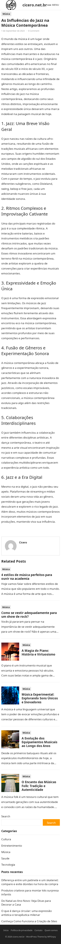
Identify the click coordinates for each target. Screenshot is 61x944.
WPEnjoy (51, 936)
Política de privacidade (21, 930)
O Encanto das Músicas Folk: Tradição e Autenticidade (39, 786)
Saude (5, 858)
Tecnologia (8, 864)
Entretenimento (11, 845)
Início (6, 930)
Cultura (6, 839)
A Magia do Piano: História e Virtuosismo (38, 652)
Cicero (23, 542)
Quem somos (51, 930)
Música (6, 13)
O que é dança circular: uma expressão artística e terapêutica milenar (26, 913)
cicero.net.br (34, 5)
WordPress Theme (35, 936)
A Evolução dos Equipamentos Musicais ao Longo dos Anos (39, 742)
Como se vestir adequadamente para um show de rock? (29, 615)
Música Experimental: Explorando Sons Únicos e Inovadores (40, 698)
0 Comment (33, 30)
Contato (38, 930)
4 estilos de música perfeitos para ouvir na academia (26, 577)
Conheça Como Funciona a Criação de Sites (29, 921)
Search (5, 816)
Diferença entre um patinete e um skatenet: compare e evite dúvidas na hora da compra (30, 882)
